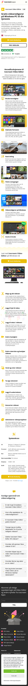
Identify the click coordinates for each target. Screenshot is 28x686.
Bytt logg (20, 480)
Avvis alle (14, 675)
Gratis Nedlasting (15, 40)
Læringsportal (17, 653)
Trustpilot (17, 53)
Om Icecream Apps (6, 653)
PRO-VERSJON (14, 45)
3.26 (24, 9)
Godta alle (14, 671)
